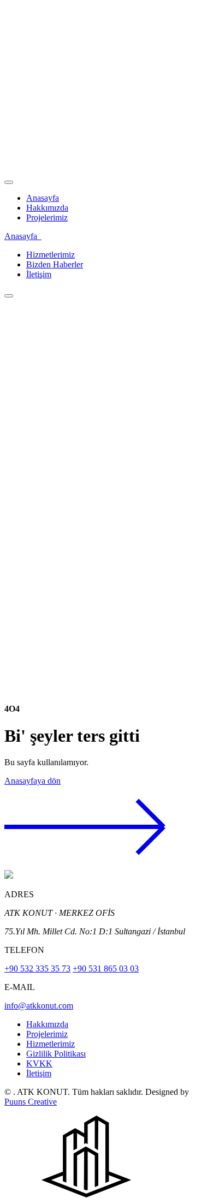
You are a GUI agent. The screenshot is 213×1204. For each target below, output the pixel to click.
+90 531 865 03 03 (106, 968)
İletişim (38, 274)
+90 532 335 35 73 (37, 968)
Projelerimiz (47, 217)
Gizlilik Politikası (56, 1053)
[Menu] (8, 182)
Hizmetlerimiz (50, 254)
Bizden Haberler (54, 264)
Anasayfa (42, 197)
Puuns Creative (30, 1101)
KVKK (39, 1063)
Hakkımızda (47, 207)
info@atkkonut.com (38, 1005)
